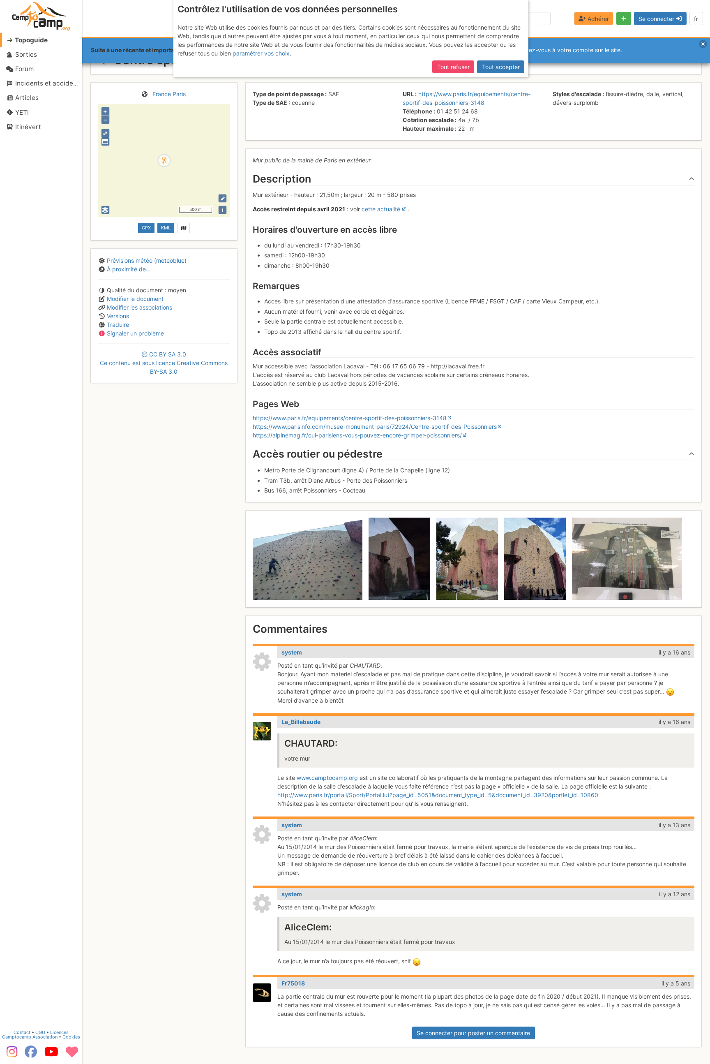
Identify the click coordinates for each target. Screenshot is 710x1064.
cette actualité (381, 209)
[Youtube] (51, 1054)
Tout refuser (453, 66)
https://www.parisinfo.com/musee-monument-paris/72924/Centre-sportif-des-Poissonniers (375, 426)
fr (696, 18)
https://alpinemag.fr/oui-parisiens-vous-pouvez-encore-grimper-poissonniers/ (357, 435)
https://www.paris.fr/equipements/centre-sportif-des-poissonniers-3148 (350, 417)
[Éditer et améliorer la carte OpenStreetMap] (222, 198)
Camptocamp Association (30, 1037)
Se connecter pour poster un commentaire (473, 1032)
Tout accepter (501, 66)
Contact (22, 1032)
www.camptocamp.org (327, 777)
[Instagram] (10, 1054)
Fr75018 (293, 983)
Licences (59, 1032)
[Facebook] (31, 1054)
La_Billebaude (300, 721)
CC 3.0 (164, 363)
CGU (40, 1032)
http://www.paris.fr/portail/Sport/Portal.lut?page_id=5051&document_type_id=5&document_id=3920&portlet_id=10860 (437, 794)
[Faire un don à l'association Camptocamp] (72, 1054)
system (291, 652)
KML (166, 228)
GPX (146, 228)
